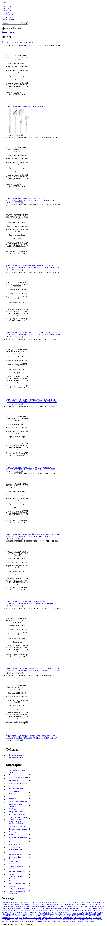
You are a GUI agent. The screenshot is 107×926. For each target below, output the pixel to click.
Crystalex (25, 908)
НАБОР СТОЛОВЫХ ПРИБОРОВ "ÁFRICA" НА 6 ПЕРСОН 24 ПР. (30, 400)
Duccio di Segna (37, 910)
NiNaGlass (46, 916)
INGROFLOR (89, 912)
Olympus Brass (63, 916)
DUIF (45, 910)
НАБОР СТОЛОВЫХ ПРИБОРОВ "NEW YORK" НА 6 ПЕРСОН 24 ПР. (32, 106)
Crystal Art (100, 906)
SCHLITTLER (17, 920)
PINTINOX (97, 916)
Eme (81, 910)
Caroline (97, 904)
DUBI (29, 910)
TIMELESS (61, 920)
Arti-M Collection (92, 903)
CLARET (62, 906)
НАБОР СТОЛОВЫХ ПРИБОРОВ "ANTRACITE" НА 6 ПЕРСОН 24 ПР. (32, 669)
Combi (80, 906)
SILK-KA (25, 920)
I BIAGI (76, 912)
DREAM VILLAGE (20, 910)
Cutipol (54, 908)
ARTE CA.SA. (66, 903)
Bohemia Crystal (58, 904)
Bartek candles (20, 904)
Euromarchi (88, 910)
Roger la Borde (47, 918)
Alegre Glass (39, 903)
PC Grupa (85, 916)
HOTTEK (69, 912)
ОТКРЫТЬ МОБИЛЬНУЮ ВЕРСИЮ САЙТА (17, 924)
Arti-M (83, 903)
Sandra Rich (97, 918)
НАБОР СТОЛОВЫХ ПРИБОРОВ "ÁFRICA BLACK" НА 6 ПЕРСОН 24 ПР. (34, 534)
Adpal (11, 903)
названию (29, 42)
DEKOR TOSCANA (84, 908)
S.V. (75, 918)
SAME (79, 918)
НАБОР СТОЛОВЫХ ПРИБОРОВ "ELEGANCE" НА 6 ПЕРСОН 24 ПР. (32, 333)
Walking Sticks (99, 920)
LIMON (99, 914)
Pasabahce (77, 916)
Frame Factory (18, 912)
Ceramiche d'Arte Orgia (21, 906)
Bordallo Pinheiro (70, 904)
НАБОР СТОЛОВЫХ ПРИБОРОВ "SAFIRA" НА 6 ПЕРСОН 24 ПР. (30, 198)
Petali (90, 916)
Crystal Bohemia (7, 908)
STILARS (39, 920)
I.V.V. (81, 912)
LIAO (82, 914)
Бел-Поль (56, 921)
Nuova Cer (54, 916)
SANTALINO (6, 920)
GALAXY (54, 912)
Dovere (10, 910)
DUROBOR (52, 910)
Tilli (55, 920)
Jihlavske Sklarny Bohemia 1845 (17, 914)
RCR (20, 918)
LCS (73, 914)
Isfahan (96, 912)
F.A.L (11, 912)
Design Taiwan (97, 908)
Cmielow (75, 906)
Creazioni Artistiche (89, 906)
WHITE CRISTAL (18, 921)
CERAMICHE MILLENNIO (40, 906)
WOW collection (30, 921)
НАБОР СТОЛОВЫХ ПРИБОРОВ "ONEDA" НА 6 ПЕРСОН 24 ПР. (30, 736)
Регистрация (6, 19)
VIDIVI (82, 920)
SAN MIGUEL (87, 918)
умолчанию (17, 42)
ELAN (59, 910)
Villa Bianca (89, 920)
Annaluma (47, 903)
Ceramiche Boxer (7, 906)
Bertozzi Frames (47, 904)
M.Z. (3, 916)
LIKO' (94, 914)
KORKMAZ (44, 914)
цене (23, 42)
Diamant (4, 910)
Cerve (52, 906)
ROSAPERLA (57, 918)
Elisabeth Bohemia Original (71, 910)
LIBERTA (88, 914)
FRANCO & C (36, 912)
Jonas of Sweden (34, 914)
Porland (4, 918)
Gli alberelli (62, 912)
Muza (26, 916)
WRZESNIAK (41, 921)
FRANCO (27, 912)
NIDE (40, 916)
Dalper (12, 32)
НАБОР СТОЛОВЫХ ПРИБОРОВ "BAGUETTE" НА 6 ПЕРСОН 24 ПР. (32, 265)
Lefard (77, 914)
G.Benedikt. (46, 912)
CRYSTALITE (33, 908)
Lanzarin (68, 914)
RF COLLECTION (29, 918)
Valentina (68, 920)
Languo (62, 914)
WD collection (6, 921)
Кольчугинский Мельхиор (70, 921)
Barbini (12, 904)
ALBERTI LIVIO (29, 903)
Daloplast (60, 908)
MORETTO (19, 916)
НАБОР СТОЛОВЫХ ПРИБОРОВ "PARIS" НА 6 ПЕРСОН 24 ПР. (30, 467)
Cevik (56, 906)
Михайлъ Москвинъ (87, 921)
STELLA (32, 920)
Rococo (38, 918)
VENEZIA (75, 920)
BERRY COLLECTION (33, 904)
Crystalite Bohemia (45, 908)
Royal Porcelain (68, 918)
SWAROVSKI (48, 920)
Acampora (5, 903)
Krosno (51, 914)
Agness (15, 903)
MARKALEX (10, 916)
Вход (13, 19)
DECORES (73, 908)
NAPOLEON (33, 916)
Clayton (68, 906)
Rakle (16, 918)
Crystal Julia (17, 908)
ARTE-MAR (76, 903)
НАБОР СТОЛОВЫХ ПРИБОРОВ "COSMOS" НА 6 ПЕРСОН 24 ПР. (31, 601)
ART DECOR (56, 903)
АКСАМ (50, 921)
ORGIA (71, 916)
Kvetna (57, 914)
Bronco (79, 904)
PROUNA (10, 918)
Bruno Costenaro (88, 904)
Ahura (20, 903)
